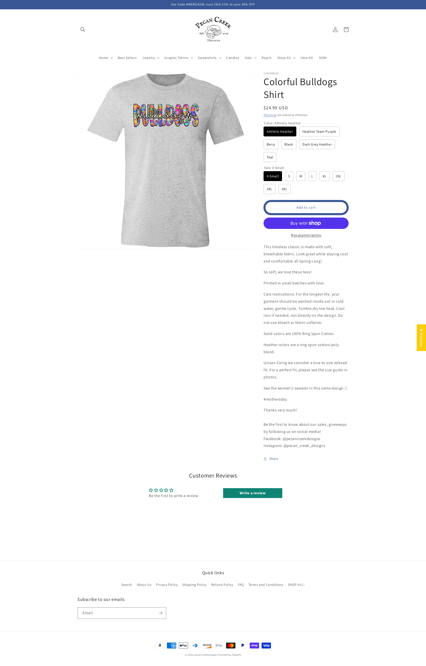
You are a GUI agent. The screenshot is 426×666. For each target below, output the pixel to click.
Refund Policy (222, 584)
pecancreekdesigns (205, 654)
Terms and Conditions (266, 584)
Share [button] (273, 458)
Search (126, 584)
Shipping (270, 115)
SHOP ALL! (296, 584)
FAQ (241, 584)
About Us (144, 584)
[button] (82, 29)
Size (274, 168)
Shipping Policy (194, 584)
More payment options (306, 235)
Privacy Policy (167, 584)
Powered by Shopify (229, 654)
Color (282, 123)
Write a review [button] (253, 493)
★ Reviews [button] (421, 337)
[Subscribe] (160, 613)
